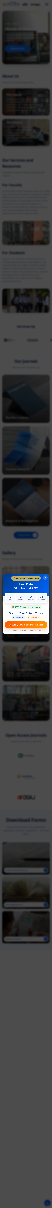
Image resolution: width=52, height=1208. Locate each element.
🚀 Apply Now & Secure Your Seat (26, 624)
